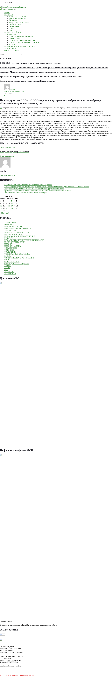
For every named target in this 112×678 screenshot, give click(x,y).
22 (1, 208)
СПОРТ (12, 28)
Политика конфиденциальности (21, 36)
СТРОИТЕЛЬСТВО (11, 262)
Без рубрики (9, 224)
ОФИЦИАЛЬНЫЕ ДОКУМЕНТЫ (22, 40)
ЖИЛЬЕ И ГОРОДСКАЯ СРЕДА (17, 232)
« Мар (2, 213)
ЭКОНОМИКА (10, 274)
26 (12, 208)
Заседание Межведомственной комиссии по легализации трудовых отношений (37, 72)
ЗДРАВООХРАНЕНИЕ (17, 19)
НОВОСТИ (8, 15)
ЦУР (10, 30)
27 (14, 208)
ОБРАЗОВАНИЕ (15, 24)
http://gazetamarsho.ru (7, 175)
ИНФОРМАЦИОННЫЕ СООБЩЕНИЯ (19, 46)
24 (6, 208)
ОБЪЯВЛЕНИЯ (14, 38)
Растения (39, 675)
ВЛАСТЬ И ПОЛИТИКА (18, 17)
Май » (8, 213)
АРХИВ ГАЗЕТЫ (11, 48)
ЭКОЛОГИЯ (9, 272)
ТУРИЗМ (7, 266)
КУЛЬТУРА (13, 21)
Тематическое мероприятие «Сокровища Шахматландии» (27, 81)
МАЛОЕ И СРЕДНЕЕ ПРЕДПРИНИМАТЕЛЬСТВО (24, 240)
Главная (7, 13)
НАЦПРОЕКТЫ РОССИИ (19, 22)
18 (9, 206)
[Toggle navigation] (15, 9)
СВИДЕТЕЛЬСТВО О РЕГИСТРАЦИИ (24, 42)
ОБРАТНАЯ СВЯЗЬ (11, 50)
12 (12, 203)
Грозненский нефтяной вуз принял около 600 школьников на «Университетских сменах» (42, 76)
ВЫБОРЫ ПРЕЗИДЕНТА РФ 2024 (17, 228)
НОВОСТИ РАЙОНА (12, 32)
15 (1, 206)
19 (12, 206)
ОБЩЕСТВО (14, 26)
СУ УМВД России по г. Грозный (16, 264)
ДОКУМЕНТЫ (10, 34)
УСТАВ (12, 44)
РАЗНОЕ (7, 256)
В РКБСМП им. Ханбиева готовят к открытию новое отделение (30, 63)
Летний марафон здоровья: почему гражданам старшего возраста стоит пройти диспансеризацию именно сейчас (54, 67)
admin (12, 90)
